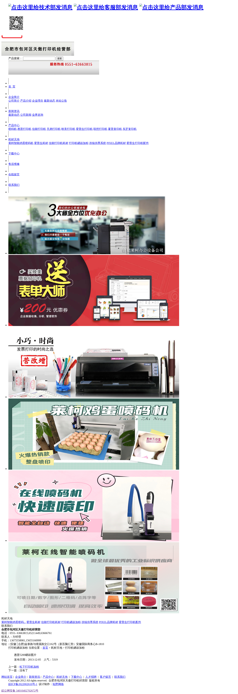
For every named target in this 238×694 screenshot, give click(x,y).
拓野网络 (58, 684)
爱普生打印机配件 (137, 143)
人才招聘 (91, 676)
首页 (45, 647)
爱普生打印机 (84, 128)
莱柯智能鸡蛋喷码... (13, 622)
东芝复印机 (130, 128)
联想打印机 (100, 128)
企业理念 (37, 100)
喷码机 (12, 128)
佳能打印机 (39, 128)
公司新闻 (25, 114)
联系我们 (14, 184)
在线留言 (14, 174)
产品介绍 (25, 100)
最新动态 (49, 100)
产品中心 (14, 125)
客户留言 (105, 676)
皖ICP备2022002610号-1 (22, 684)
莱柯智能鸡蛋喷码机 (20, 143)
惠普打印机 (24, 128)
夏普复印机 (115, 128)
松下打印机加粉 (29, 666)
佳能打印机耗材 (58, 143)
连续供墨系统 (97, 143)
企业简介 (14, 97)
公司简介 (14, 100)
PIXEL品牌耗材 (116, 143)
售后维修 (14, 163)
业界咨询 (37, 114)
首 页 (11, 86)
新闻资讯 (14, 111)
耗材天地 (14, 139)
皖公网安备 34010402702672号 (19, 690)
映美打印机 (68, 128)
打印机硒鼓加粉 (79, 143)
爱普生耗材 (41, 143)
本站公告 (61, 100)
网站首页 (7, 676)
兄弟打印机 (54, 128)
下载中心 (14, 153)
